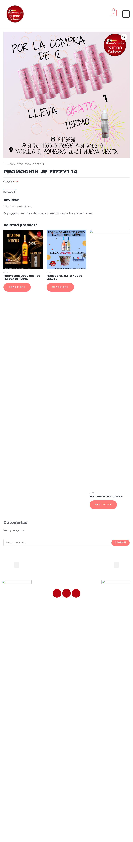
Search (120, 542)
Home (6, 164)
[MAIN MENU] (126, 14)
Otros (13, 164)
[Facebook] (57, 593)
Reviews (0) (9, 192)
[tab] (9, 192)
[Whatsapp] (66, 593)
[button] (16, 565)
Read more (17, 287)
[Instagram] (76, 593)
